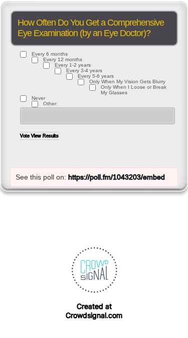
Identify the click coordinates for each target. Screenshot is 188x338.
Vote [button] (25, 135)
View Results (45, 135)
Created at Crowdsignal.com (94, 310)
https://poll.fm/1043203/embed (116, 177)
